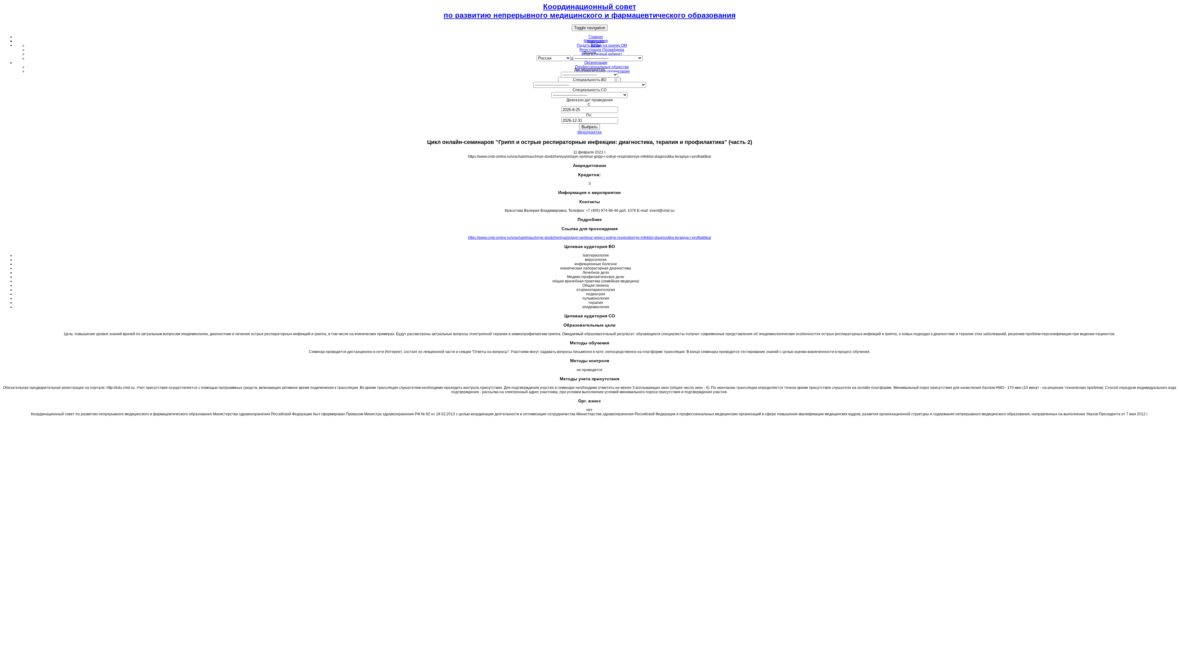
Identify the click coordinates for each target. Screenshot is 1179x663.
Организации (595, 62)
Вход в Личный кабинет (602, 54)
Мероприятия (590, 132)
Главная (596, 37)
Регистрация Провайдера (601, 50)
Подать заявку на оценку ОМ (602, 45)
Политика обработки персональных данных (589, 421)
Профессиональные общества (602, 67)
